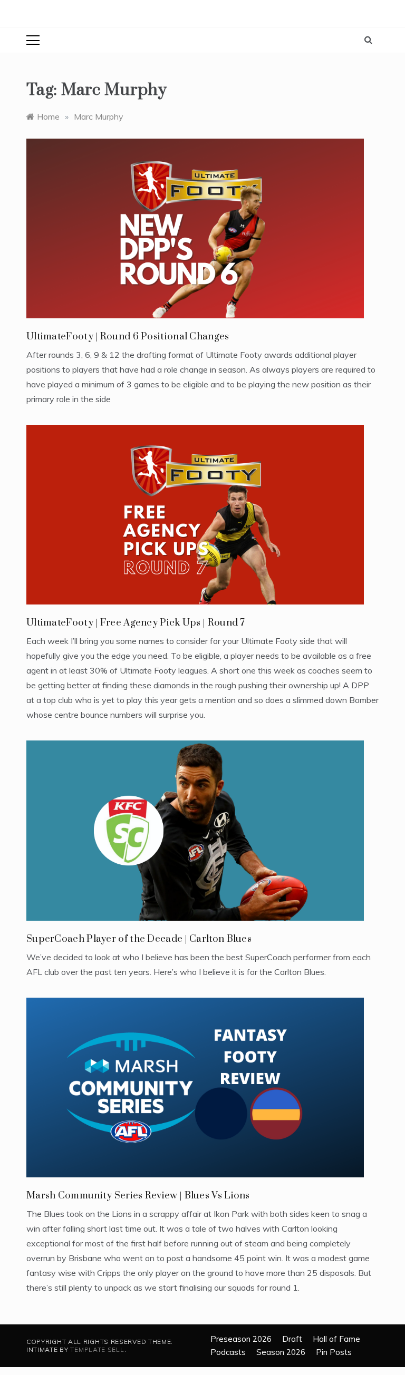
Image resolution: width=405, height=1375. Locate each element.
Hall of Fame (336, 1339)
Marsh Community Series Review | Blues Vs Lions (138, 1195)
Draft (292, 1339)
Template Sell (97, 1349)
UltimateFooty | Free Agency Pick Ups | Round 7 (135, 623)
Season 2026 (280, 1352)
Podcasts (228, 1352)
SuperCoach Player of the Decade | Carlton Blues (139, 939)
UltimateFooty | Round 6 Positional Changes (127, 336)
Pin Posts (334, 1352)
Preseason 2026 (241, 1339)
